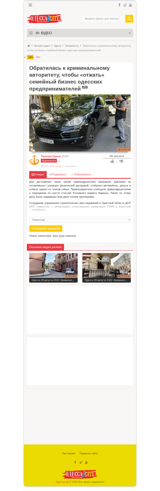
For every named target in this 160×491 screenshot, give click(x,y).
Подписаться (49, 160)
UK (30, 57)
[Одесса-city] (45, 18)
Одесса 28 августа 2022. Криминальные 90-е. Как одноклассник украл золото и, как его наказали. (108, 280)
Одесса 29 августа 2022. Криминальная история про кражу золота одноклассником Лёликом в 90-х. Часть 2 (55, 280)
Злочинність (71, 166)
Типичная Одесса (51, 156)
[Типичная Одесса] (34, 160)
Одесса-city (62, 482)
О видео (39, 174)
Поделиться (59, 174)
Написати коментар (47, 228)
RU (38, 57)
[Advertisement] (80, 310)
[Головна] (29, 45)
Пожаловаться (82, 174)
